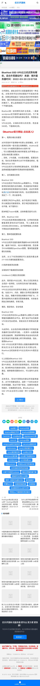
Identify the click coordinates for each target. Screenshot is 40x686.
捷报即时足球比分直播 (20, 476)
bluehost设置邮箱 (28, 432)
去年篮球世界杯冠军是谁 (19, 468)
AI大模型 (12, 7)
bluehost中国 (24, 428)
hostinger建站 (24, 440)
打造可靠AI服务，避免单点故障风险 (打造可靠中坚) (29, 607)
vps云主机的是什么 (26, 448)
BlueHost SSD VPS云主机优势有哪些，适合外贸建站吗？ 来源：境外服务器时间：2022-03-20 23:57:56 (20, 75)
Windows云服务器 (11, 456)
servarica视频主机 (29, 444)
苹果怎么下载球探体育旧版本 (20, 492)
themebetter (30, 674)
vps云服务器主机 (14, 452)
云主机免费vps (26, 460)
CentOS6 (6, 436)
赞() (20, 82)
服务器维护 (30, 480)
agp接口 (13, 428)
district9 (13, 440)
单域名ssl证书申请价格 (26, 464)
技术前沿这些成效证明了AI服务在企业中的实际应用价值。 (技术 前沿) (29, 584)
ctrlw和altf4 (17, 436)
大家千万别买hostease (11, 472)
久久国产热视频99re (28, 456)
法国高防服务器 (20, 484)
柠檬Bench (8, 484)
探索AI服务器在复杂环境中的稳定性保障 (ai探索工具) (29, 561)
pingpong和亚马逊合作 (12, 444)
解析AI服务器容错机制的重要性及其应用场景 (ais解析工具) (10, 561)
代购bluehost (10, 464)
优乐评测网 (20, 3)
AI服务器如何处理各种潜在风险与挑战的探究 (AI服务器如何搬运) (10, 534)
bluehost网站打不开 (12, 432)
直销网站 (32, 484)
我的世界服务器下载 (29, 472)
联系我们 (20, 637)
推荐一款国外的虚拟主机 (14, 480)
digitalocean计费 (30, 436)
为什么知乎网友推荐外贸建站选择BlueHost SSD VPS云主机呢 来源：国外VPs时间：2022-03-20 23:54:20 (29, 504)
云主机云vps (12, 460)
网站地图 (13, 676)
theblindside (11, 448)
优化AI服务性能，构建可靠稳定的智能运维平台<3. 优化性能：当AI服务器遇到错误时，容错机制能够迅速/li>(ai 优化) (29, 536)
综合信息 (4, 7)
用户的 (6, 192)
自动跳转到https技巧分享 (20, 488)
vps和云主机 (27, 452)
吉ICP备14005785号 (23, 676)
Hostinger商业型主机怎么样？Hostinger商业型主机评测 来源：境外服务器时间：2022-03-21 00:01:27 (10, 504)
